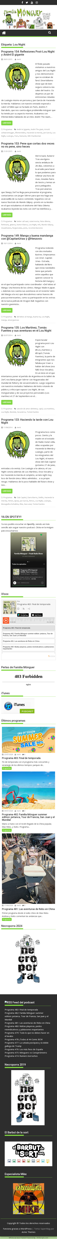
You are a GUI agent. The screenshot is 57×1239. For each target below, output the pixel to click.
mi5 (38, 224)
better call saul (22, 221)
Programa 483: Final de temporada (21, 1009)
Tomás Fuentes (33, 412)
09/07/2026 (8, 811)
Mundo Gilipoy (47, 224)
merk (19, 59)
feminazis (5, 224)
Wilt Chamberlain (34, 136)
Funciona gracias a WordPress (17, 1228)
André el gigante (23, 129)
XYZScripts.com (42, 1238)
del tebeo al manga (24, 317)
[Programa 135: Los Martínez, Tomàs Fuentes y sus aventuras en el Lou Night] (17, 339)
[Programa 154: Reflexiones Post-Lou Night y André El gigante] (17, 63)
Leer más (7, 123)
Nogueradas (17, 228)
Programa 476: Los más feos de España (24, 1049)
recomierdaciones (35, 228)
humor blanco (22, 224)
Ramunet (23, 136)
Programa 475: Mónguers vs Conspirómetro (26, 1052)
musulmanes (6, 228)
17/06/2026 (8, 905)
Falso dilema (45, 221)
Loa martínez (49, 409)
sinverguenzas (13, 320)
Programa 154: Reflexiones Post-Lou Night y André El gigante (28, 53)
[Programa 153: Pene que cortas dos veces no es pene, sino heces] (17, 155)
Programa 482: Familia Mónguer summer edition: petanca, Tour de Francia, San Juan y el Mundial (26, 1016)
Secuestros (21, 412)
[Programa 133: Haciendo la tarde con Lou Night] (17, 432)
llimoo (31, 501)
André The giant (37, 129)
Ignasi (16, 501)
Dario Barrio (32, 497)
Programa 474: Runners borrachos (21, 1056)
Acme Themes (28, 1232)
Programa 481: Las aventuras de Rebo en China (27, 1022)
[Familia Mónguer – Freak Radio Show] (28, 28)
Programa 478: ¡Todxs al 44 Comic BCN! (23, 1039)
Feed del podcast (23, 1002)
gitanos (13, 224)
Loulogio (10, 136)
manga (4, 320)
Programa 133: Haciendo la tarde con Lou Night (27, 421)
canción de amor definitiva (27, 409)
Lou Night (32, 224)
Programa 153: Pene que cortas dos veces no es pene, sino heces (27, 145)
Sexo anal (28, 504)
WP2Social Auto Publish (17, 1238)
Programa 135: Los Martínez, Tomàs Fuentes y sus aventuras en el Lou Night (26, 329)
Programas (7, 129)
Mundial (13, 412)
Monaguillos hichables (10, 504)
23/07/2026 (8, 754)
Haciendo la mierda (34, 133)
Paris (16, 136)
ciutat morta (34, 221)
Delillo (40, 497)
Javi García (47, 133)
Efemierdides (20, 133)
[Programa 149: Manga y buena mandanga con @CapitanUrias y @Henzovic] (17, 248)
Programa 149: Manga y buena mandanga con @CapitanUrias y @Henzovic (27, 237)
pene (25, 228)
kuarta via (37, 317)
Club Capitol (21, 497)
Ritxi (21, 504)
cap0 (41, 409)
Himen (10, 501)
